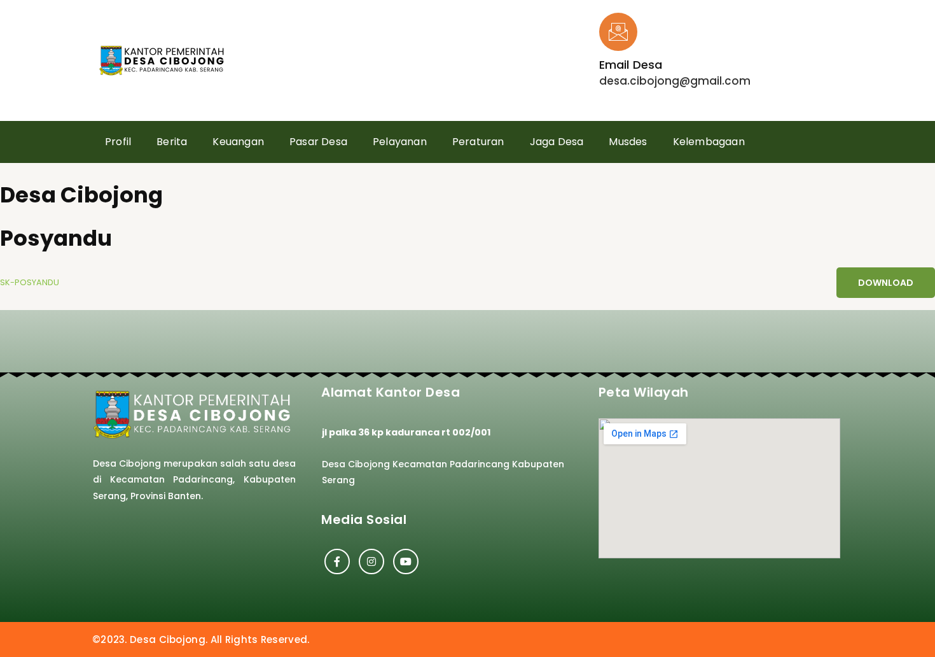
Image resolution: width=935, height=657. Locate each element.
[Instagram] (371, 561)
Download (885, 282)
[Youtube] (406, 561)
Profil (118, 141)
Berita (171, 141)
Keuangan (238, 141)
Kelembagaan (709, 141)
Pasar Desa (318, 141)
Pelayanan (400, 141)
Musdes (628, 141)
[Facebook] (337, 561)
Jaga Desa (557, 141)
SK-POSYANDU (29, 282)
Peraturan (478, 141)
